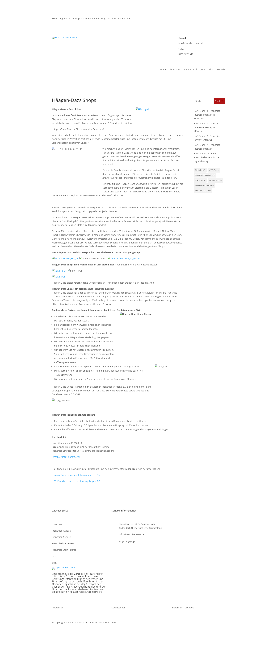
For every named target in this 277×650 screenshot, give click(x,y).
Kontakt (221, 69)
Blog (211, 69)
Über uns (175, 69)
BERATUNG (200, 170)
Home (163, 69)
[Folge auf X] (209, 21)
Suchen (219, 101)
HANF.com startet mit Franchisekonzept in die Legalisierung (206, 157)
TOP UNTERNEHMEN (204, 185)
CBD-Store (214, 170)
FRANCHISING (215, 180)
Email (182, 38)
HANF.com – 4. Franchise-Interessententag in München (207, 127)
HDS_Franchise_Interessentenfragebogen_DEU (76, 481)
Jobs (203, 69)
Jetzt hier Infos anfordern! (66, 456)
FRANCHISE (200, 180)
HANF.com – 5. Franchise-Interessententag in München (207, 114)
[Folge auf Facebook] (203, 21)
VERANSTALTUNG (203, 190)
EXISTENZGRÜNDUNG (205, 175)
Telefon (183, 49)
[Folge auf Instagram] (216, 21)
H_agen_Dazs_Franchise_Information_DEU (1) (76, 475)
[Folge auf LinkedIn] (222, 21)
